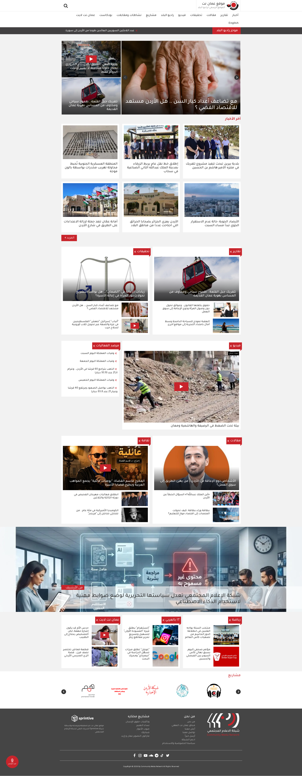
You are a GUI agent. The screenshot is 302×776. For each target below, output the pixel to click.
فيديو (182, 15)
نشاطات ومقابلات (129, 15)
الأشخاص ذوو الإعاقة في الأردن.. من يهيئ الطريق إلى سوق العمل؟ (198, 483)
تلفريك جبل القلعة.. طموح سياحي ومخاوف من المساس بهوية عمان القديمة (93, 105)
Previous (236, 77)
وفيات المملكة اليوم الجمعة (97, 361)
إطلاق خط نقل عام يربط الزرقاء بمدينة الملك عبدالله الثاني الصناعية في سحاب (152, 167)
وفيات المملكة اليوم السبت (97, 353)
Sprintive (94, 729)
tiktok (162, 755)
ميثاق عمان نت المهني (183, 725)
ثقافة (145, 441)
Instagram (140, 755)
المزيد (70, 238)
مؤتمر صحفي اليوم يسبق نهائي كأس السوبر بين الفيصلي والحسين (198, 654)
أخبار (235, 15)
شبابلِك (145, 732)
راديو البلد (167, 15)
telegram (156, 755)
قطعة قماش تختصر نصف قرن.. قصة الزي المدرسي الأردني (76, 652)
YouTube (145, 755)
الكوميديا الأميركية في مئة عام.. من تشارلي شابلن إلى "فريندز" (97, 512)
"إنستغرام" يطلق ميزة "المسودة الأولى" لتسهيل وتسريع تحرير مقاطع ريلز (136, 633)
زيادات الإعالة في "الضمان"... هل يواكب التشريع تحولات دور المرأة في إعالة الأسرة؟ (110, 294)
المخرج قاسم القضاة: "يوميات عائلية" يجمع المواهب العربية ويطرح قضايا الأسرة (107, 483)
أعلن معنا (190, 729)
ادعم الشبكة (188, 740)
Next (125, 77)
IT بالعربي (172, 620)
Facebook (134, 755)
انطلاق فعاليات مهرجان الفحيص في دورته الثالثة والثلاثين (96, 496)
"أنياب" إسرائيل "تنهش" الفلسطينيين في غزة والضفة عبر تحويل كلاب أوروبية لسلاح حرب (95, 324)
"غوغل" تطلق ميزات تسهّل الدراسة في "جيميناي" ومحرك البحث (137, 654)
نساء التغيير (142, 725)
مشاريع (151, 15)
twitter (167, 755)
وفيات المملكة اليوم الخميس (96, 380)
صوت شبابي (233, 353)
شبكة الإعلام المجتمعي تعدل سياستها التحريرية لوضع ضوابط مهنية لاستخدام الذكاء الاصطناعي (158, 599)
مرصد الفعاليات (107, 346)
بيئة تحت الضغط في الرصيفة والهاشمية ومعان (205, 426)
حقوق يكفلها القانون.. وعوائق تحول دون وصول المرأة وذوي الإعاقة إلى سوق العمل (182, 105)
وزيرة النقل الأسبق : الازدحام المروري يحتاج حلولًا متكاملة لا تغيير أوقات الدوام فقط (91, 68)
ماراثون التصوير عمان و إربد (135, 736)
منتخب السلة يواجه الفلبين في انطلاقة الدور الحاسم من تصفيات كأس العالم (197, 633)
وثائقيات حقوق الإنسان (137, 722)
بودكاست (105, 15)
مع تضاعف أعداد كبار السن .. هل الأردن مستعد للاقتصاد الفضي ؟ (95, 307)
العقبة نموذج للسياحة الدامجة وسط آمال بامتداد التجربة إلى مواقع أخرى (187, 323)
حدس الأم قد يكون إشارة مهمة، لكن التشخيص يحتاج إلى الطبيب (76, 633)
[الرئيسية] (233, 5)
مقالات (211, 15)
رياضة (236, 620)
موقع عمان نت (213, 4)
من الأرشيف (74, 588)
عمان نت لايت (85, 15)
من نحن (191, 722)
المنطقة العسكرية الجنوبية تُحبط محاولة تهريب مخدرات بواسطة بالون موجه (91, 167)
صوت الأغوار (143, 729)
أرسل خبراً (190, 736)
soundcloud (151, 755)
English (233, 23)
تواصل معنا (188, 732)
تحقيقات (196, 15)
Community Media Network (152, 767)
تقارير (224, 15)
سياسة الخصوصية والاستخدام (178, 743)
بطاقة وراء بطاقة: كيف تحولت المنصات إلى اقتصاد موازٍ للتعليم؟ (189, 512)
